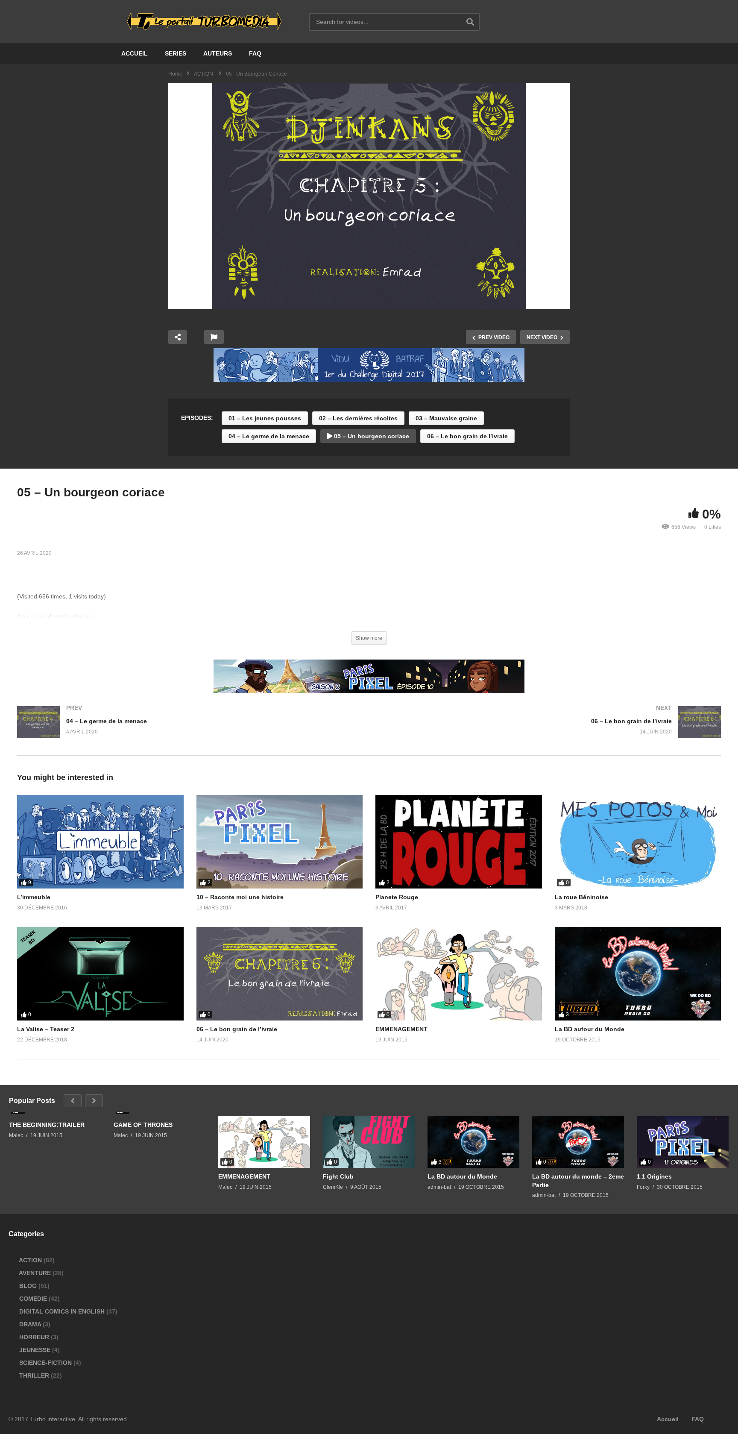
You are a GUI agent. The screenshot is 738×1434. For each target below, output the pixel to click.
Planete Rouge (396, 897)
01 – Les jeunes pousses (264, 418)
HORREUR (34, 1337)
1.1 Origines (654, 1176)
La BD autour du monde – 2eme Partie (578, 1180)
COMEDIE (33, 1298)
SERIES (175, 53)
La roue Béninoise (581, 897)
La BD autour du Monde (589, 1029)
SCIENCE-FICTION (45, 1362)
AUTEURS (217, 53)
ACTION (31, 1260)
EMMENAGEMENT (401, 1029)
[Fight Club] (369, 1142)
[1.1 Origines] (683, 1142)
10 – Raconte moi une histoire (240, 897)
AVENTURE (35, 1273)
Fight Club (338, 1176)
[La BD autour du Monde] (473, 1142)
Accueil (668, 1419)
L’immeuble (33, 897)
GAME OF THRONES (143, 1124)
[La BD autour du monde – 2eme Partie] (578, 1142)
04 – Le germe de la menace (268, 436)
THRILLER (34, 1375)
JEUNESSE (35, 1349)
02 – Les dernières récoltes (358, 418)
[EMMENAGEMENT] (264, 1142)
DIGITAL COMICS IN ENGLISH (62, 1311)
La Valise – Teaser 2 (45, 1029)
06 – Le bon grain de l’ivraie (467, 436)
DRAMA (30, 1324)
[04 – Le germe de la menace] (188, 730)
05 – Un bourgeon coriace (370, 436)
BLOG (28, 1285)
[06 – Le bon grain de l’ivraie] (549, 730)
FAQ (255, 53)
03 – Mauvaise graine (446, 418)
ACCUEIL (134, 53)
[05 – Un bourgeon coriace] (100, 842)
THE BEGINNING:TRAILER (47, 1124)
